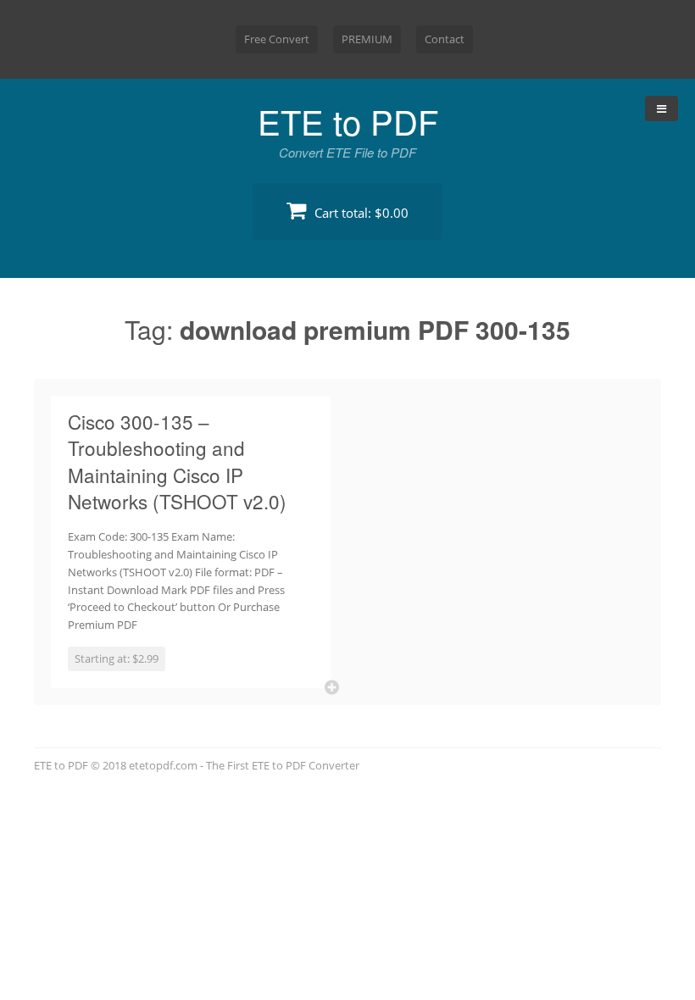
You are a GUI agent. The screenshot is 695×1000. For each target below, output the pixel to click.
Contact (444, 39)
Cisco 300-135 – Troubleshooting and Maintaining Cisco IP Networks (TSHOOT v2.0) (177, 461)
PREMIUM (367, 39)
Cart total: (360, 212)
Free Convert (276, 39)
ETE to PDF (348, 121)
